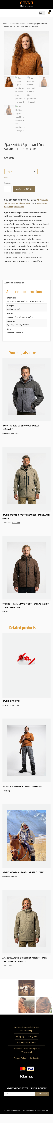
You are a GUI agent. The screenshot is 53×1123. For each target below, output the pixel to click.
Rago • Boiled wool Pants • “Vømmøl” (22, 787)
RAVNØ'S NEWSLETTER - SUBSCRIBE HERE (27, 1088)
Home (5, 24)
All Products (42, 200)
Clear (6, 177)
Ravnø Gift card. (11, 701)
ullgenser (8, 207)
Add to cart (24, 189)
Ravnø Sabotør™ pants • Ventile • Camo (23, 872)
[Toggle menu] (4, 12)
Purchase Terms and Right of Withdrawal (26, 1050)
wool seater (19, 207)
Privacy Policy (20, 1058)
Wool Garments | (28, 24)
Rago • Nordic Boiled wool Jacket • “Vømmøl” (21, 427)
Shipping (20, 1036)
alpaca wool (42, 203)
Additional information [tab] (14, 283)
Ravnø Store (14, 24)
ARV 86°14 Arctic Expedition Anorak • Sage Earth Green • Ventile (24, 959)
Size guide (32, 1036)
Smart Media (15, 1110)
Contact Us (34, 1058)
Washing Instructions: (26, 1042)
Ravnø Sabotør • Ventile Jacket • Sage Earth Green (26, 516)
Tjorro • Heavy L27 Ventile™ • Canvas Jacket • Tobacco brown (26, 605)
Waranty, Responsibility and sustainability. (26, 1029)
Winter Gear (9, 203)
